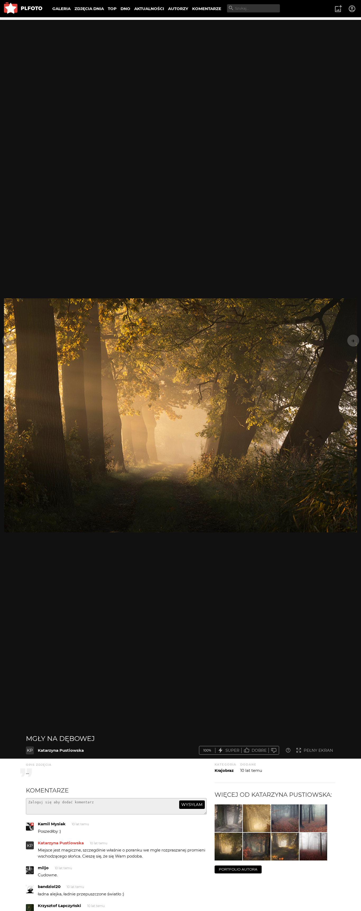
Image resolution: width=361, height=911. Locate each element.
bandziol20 (49, 886)
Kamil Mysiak (52, 823)
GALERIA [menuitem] (61, 8)
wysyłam (191, 804)
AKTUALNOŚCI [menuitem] (149, 8)
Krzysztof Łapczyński (59, 905)
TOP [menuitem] (112, 8)
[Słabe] (274, 750)
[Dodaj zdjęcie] (338, 9)
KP (30, 750)
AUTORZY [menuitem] (178, 8)
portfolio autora (238, 869)
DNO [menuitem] (125, 8)
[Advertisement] (180, 57)
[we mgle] (285, 818)
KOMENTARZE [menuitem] (206, 8)
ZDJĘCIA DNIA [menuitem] (89, 8)
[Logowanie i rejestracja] (352, 9)
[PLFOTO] (23, 8)
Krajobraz (224, 770)
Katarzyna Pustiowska (61, 750)
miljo (43, 867)
